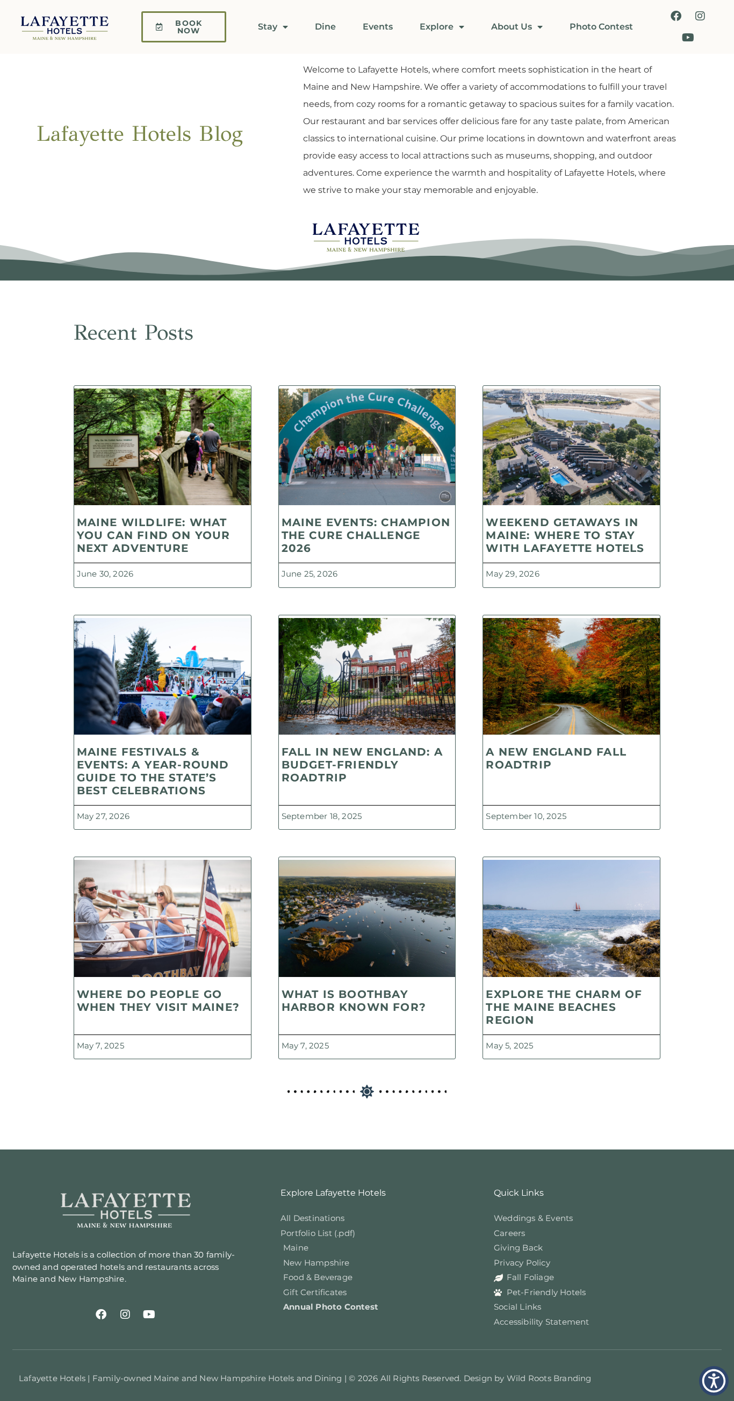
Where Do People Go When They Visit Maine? (158, 1001)
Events (378, 26)
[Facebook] (676, 16)
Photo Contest (601, 26)
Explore (437, 26)
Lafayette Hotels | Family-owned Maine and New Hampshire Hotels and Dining (181, 1378)
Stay (267, 26)
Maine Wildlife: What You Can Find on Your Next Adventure (154, 535)
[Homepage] (70, 27)
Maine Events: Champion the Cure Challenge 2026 (366, 535)
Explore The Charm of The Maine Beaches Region (564, 1007)
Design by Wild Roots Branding (528, 1378)
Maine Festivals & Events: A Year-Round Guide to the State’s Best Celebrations (153, 771)
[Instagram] (700, 16)
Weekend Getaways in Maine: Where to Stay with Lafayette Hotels (565, 535)
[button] (714, 1381)
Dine (325, 26)
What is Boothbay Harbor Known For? (354, 1001)
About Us (511, 26)
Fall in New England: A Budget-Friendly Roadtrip (362, 764)
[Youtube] (688, 37)
